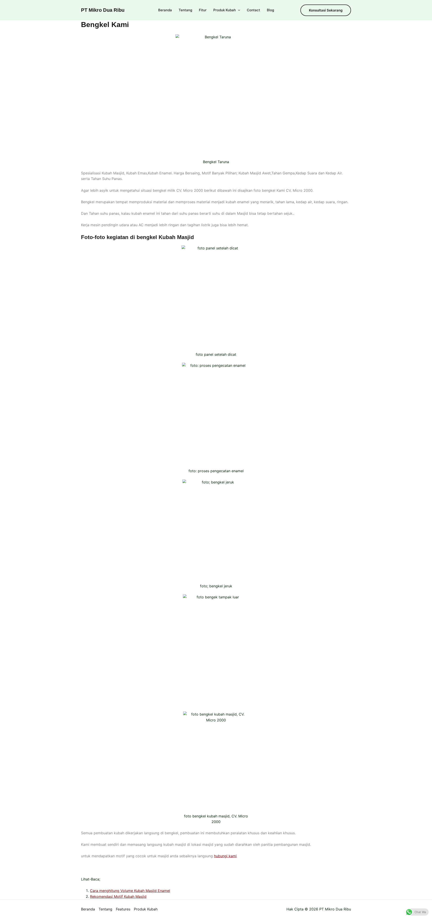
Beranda (165, 10)
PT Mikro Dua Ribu (102, 10)
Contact (253, 10)
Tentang (185, 10)
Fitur (203, 10)
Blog (270, 10)
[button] (238, 10)
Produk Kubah (224, 10)
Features (123, 909)
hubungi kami (225, 856)
